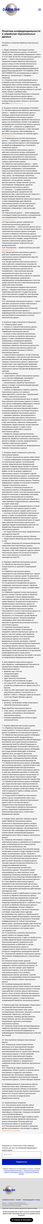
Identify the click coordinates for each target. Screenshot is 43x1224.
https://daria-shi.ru (16, 103)
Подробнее (21, 1215)
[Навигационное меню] (39, 10)
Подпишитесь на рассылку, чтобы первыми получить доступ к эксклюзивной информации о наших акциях (19, 1148)
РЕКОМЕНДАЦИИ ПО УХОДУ (31, 1200)
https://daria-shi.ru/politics (11, 1131)
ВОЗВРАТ (18, 1200)
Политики (7, 1170)
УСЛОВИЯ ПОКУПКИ (8, 1200)
